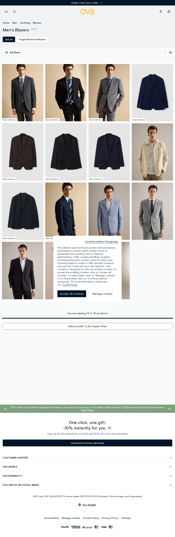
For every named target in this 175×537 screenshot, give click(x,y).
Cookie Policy (91, 517)
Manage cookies (71, 517)
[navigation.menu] (6, 11)
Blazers (37, 22)
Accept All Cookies (72, 293)
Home (6, 22)
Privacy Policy (110, 517)
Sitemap (126, 517)
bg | (89, 504)
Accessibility (51, 517)
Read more (87, 410)
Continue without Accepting (101, 241)
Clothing (25, 22)
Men (14, 22)
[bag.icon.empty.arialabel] (169, 11)
